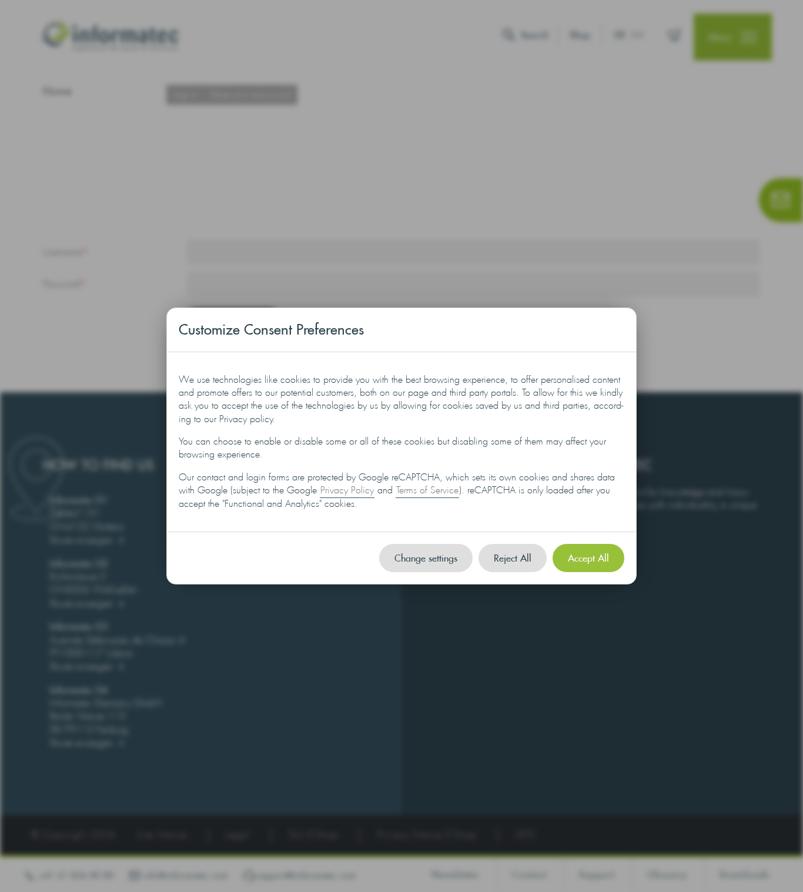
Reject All (512, 558)
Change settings (425, 558)
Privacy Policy (347, 490)
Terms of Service (427, 490)
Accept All (588, 558)
